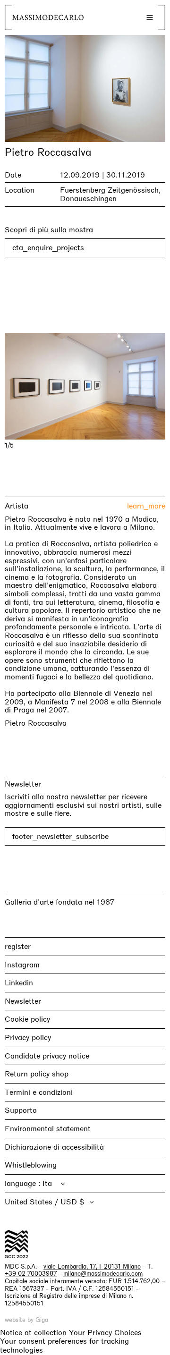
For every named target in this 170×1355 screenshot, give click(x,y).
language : (23, 1183)
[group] (85, 386)
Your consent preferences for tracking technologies (64, 1345)
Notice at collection (33, 1333)
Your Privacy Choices (105, 1333)
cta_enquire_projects (48, 248)
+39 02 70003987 (31, 1274)
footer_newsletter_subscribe (60, 836)
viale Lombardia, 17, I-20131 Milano (92, 1266)
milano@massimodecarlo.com (103, 1274)
